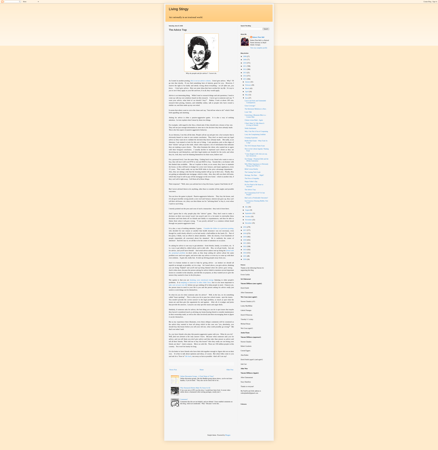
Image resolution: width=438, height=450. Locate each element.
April (247, 91)
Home (202, 370)
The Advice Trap (250, 189)
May (246, 95)
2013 (245, 72)
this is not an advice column (201, 81)
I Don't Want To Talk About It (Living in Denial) (254, 124)
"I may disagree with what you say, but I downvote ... (256, 155)
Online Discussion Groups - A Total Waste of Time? (197, 376)
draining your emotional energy (202, 280)
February (248, 85)
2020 (245, 240)
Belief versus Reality (251, 169)
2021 (245, 243)
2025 (245, 256)
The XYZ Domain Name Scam (255, 146)
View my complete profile (258, 48)
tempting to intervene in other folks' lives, (196, 282)
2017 (245, 230)
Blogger (227, 435)
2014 (245, 76)
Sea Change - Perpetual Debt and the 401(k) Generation (256, 160)
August (247, 210)
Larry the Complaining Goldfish (255, 134)
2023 (245, 250)
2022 (245, 246)
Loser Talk (248, 112)
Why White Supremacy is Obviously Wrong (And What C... (256, 165)
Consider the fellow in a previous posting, (219, 228)
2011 (245, 66)
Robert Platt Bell (258, 37)
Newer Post (173, 370)
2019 (245, 237)
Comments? (184, 399)
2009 (245, 59)
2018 (245, 233)
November (248, 220)
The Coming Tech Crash (252, 172)
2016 (245, 227)
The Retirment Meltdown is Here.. (256, 109)
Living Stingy (178, 9)
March (247, 88)
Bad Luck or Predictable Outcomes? (256, 198)
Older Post (229, 370)
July (246, 207)
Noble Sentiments (250, 128)
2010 (245, 63)
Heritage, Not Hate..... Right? (254, 175)
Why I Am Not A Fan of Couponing (256, 131)
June (246, 98)
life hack (188, 356)
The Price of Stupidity (252, 178)
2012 (245, 69)
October (248, 216)
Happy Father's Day (251, 181)
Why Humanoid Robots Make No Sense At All (195, 388)
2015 (245, 79)
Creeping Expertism (251, 138)
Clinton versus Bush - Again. (254, 120)
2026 (245, 259)
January (247, 82)
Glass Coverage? (250, 106)
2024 (245, 253)
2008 (245, 56)
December (248, 223)
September (248, 213)
